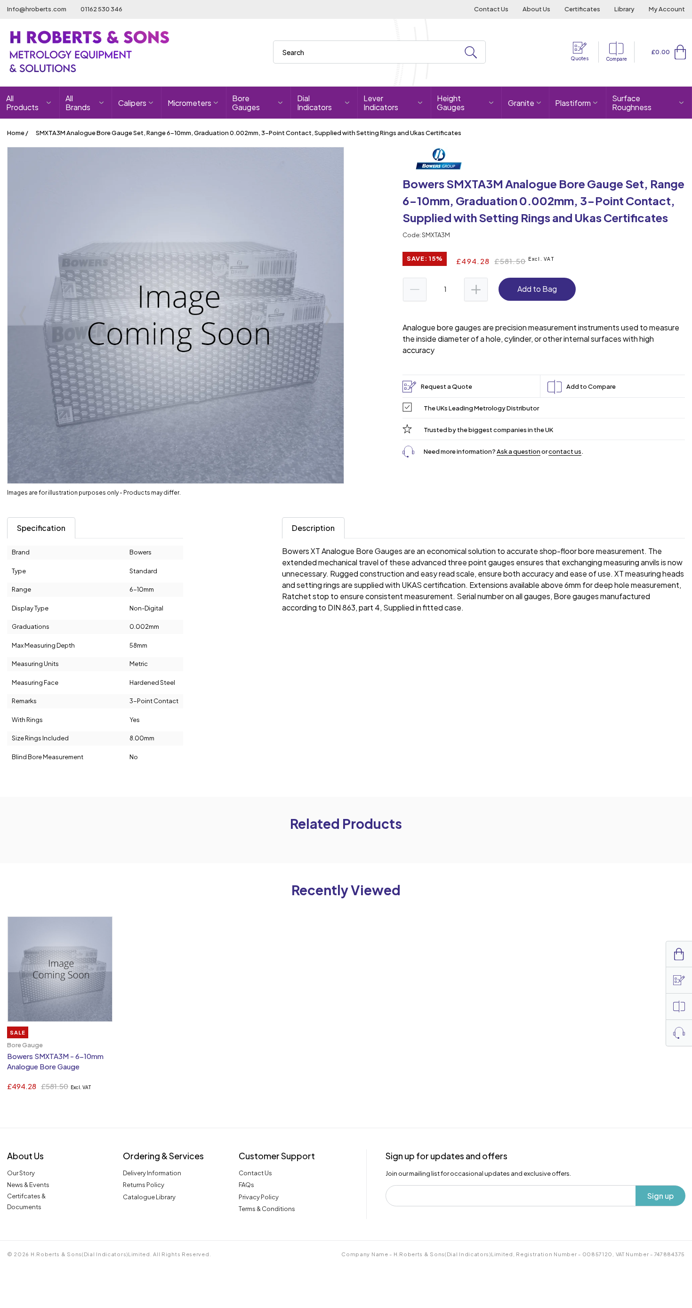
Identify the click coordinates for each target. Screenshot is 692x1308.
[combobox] (379, 52)
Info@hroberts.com (36, 9)
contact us (564, 451)
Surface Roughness (632, 102)
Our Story (21, 1173)
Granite (521, 103)
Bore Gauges (246, 102)
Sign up (660, 1196)
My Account (667, 9)
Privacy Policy (259, 1197)
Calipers (132, 103)
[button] (680, 51)
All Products (22, 102)
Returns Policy (143, 1184)
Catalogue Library (149, 1197)
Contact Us (491, 9)
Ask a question (518, 451)
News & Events (28, 1184)
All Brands (77, 102)
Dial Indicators (314, 102)
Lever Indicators (380, 102)
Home (15, 132)
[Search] (470, 52)
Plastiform (573, 103)
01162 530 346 (101, 9)
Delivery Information (152, 1173)
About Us (536, 9)
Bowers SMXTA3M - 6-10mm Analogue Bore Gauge (55, 1061)
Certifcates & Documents (26, 1201)
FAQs (246, 1184)
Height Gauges (451, 102)
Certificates (582, 9)
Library (624, 9)
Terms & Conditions (267, 1208)
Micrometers (189, 103)
